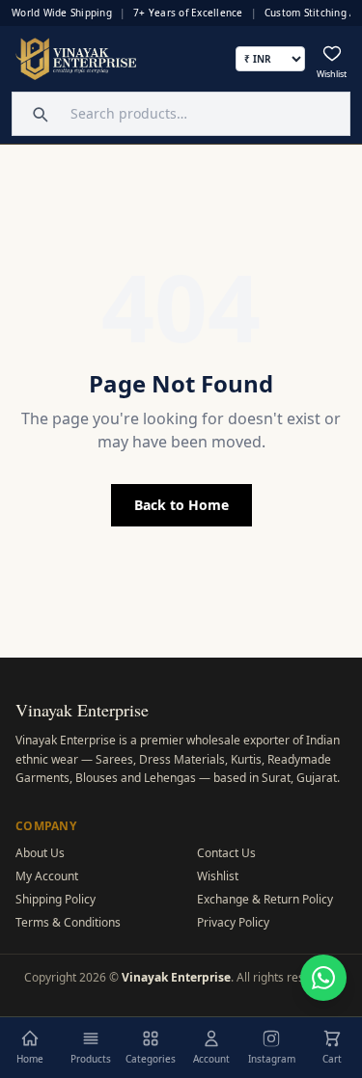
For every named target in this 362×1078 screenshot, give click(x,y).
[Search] (37, 114)
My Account (46, 876)
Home (29, 1058)
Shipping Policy (55, 899)
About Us (40, 853)
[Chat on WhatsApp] (323, 978)
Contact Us (226, 853)
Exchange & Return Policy (265, 899)
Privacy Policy (233, 922)
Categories (150, 1058)
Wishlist (217, 876)
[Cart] (332, 1038)
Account (211, 1058)
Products (90, 1058)
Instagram (271, 1058)
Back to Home (181, 505)
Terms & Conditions (68, 922)
